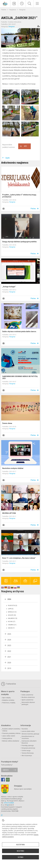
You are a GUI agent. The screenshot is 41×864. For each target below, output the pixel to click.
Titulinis (3, 10)
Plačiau (33, 208)
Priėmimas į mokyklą (8, 703)
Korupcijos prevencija (28, 748)
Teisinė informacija (28, 753)
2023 (9, 645)
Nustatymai (20, 845)
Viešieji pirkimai (7, 738)
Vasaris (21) (12, 625)
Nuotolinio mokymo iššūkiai (12, 468)
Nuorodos (25, 729)
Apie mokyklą (6, 697)
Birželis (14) (12, 612)
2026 (9, 599)
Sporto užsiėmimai (27, 700)
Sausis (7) (11, 628)
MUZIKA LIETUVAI (9, 513)
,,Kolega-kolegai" (8, 287)
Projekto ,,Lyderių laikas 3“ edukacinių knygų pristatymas (19, 196)
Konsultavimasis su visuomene (28, 737)
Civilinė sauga (26, 750)
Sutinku (20, 857)
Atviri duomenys (27, 755)
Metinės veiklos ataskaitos (10, 741)
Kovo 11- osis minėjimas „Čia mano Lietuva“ (19, 558)
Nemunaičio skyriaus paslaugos (28, 703)
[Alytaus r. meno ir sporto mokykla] (5, 3)
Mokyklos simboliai (8, 700)
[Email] (8, 779)
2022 (9, 651)
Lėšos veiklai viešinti (8, 736)
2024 (9, 640)
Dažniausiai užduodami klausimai (29, 742)
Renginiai (22, 10)
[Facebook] (3, 779)
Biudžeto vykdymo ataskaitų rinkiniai (11, 730)
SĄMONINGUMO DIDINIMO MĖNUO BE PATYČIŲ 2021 (20, 377)
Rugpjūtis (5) (12, 605)
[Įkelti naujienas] (14, 3)
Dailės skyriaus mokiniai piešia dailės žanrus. (19, 331)
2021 (9, 657)
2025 (9, 634)
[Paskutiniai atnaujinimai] (22, 3)
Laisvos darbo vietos (28, 731)
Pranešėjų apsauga (28, 745)
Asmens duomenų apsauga (30, 734)
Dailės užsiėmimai (27, 695)
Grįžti (7, 158)
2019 (9, 668)
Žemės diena (7, 423)
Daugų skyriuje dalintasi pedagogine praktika (19, 242)
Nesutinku (20, 851)
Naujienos (12, 10)
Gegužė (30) (12, 615)
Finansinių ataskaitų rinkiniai (11, 733)
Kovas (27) (11, 621)
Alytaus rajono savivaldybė (23, 789)
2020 (9, 663)
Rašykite (6, 770)
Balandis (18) (12, 618)
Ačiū (23, 146)
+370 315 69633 (9, 803)
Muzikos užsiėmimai (28, 697)
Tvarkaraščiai (11, 684)
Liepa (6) (10, 609)
